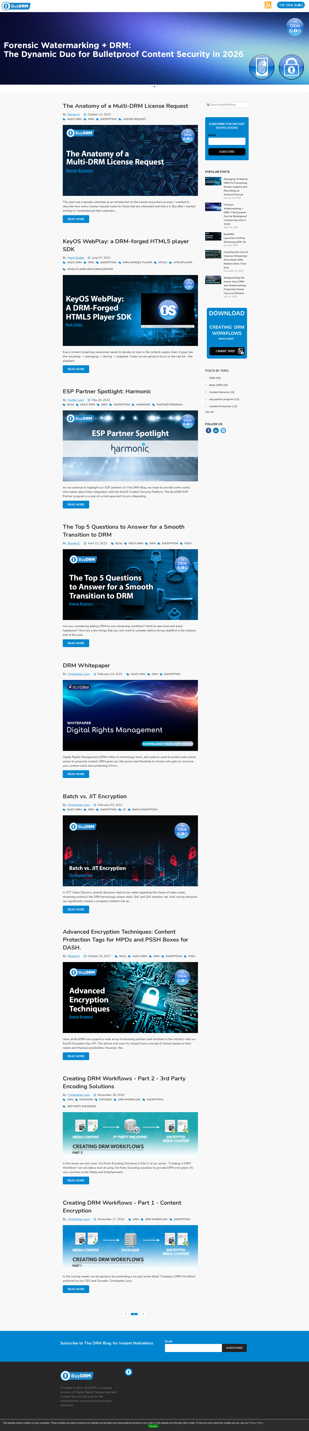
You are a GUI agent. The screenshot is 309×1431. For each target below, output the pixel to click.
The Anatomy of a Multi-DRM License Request (125, 106)
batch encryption (144, 809)
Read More (76, 219)
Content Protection (223, 406)
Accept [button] (153, 1426)
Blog (70, 404)
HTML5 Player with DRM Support (90, 269)
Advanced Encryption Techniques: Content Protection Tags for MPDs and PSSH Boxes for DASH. (125, 940)
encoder (105, 1099)
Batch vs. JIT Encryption (95, 796)
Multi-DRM (74, 119)
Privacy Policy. (256, 1422)
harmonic (143, 404)
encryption (108, 119)
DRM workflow (129, 1099)
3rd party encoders (81, 1106)
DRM (91, 119)
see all (209, 412)
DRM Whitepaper (86, 665)
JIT (124, 809)
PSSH (187, 543)
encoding (86, 1099)
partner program (170, 404)
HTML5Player (182, 262)
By (71, 114)
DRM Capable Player (137, 262)
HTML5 (162, 262)
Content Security (221, 392)
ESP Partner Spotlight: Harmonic (107, 391)
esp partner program (224, 399)
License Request (134, 119)
